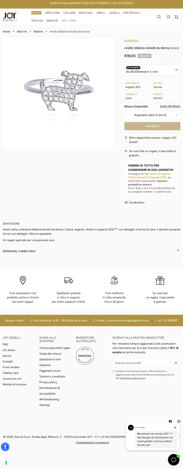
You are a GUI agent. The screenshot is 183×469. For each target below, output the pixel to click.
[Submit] (175, 363)
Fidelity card (10, 373)
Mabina (38, 31)
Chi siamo (9, 350)
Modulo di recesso (14, 384)
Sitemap (44, 405)
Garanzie (45, 365)
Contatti (8, 361)
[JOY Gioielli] (10, 16)
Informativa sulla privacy (132, 378)
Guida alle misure (50, 353)
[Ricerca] (159, 17)
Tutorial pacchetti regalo (54, 348)
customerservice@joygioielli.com (127, 320)
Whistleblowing (49, 399)
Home (6, 31)
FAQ (5, 344)
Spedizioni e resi (50, 359)
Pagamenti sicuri (50, 370)
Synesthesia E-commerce (92, 442)
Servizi (7, 355)
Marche (22, 31)
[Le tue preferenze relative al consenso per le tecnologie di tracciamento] (6, 462)
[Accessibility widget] (5, 447)
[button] (36, 13)
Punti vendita (11, 367)
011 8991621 (170, 320)
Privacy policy (48, 382)
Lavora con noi (12, 378)
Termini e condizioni (52, 376)
